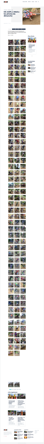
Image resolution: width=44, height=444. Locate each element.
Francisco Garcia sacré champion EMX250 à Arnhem (33, 65)
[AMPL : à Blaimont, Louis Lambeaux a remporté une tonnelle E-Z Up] (25, 432)
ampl (12, 389)
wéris (20, 389)
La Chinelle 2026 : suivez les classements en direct (30, 437)
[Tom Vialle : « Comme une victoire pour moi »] (12, 412)
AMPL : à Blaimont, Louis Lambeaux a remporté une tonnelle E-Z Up (30, 432)
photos (18, 389)
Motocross (14, 389)
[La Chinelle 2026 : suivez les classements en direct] (25, 437)
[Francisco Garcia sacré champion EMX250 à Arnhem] (12, 396)
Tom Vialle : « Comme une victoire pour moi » (33, 71)
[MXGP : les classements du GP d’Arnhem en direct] (25, 435)
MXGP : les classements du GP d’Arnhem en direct (30, 434)
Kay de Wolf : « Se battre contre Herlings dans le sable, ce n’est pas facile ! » (21, 419)
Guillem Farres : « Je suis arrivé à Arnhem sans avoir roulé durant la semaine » (21, 402)
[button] (38, 1)
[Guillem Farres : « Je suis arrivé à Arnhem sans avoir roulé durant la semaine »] (21, 396)
